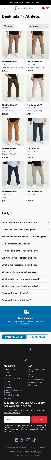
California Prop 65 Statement (33, 375)
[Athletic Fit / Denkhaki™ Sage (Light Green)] (37, 175)
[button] (3, 8)
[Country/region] (43, 8)
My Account (8, 398)
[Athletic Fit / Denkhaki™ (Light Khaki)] (37, 45)
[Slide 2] (25, 327)
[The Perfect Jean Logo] (23, 8)
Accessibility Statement (35, 382)
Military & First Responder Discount (13, 391)
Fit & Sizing (7, 384)
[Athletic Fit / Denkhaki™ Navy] (13, 175)
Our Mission (8, 372)
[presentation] (25, 317)
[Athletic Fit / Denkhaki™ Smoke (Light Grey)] (37, 88)
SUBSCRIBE (39, 419)
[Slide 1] (23, 327)
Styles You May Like (14, 337)
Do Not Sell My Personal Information (25, 455)
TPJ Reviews (8, 387)
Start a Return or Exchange (13, 378)
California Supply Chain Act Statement (36, 370)
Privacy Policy (19, 429)
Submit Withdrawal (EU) (35, 379)
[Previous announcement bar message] (5, 2)
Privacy (19, 452)
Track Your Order (10, 369)
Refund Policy (32, 385)
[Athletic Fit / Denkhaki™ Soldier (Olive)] (13, 88)
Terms (12, 452)
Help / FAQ (8, 375)
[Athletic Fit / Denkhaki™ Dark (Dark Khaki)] (13, 45)
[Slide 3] (27, 327)
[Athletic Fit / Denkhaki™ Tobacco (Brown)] (13, 132)
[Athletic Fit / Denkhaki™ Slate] (37, 132)
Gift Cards (7, 381)
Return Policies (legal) (32, 452)
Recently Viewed (37, 337)
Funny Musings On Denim (13, 395)
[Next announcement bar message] (45, 2)
